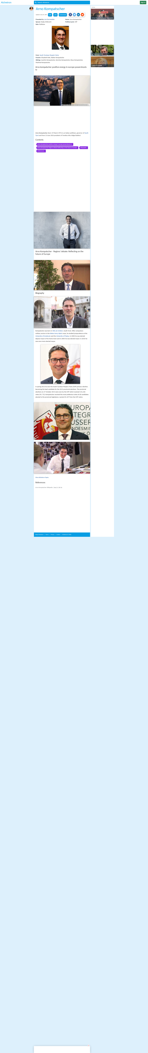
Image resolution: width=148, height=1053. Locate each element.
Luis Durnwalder (49, 19)
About (39, 701)
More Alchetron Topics (42, 455)
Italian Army (54, 311)
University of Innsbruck (42, 313)
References (41, 151)
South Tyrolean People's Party (49, 55)
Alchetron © (66, 701)
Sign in (143, 2)
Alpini (60, 311)
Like (55, 15)
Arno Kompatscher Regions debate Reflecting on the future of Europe (57, 147)
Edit (50, 15)
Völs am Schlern (57, 308)
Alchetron (6, 2)
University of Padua (62, 313)
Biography (83, 147)
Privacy (52, 701)
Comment (63, 15)
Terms (47, 701)
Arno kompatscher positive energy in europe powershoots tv (55, 144)
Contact (58, 701)
